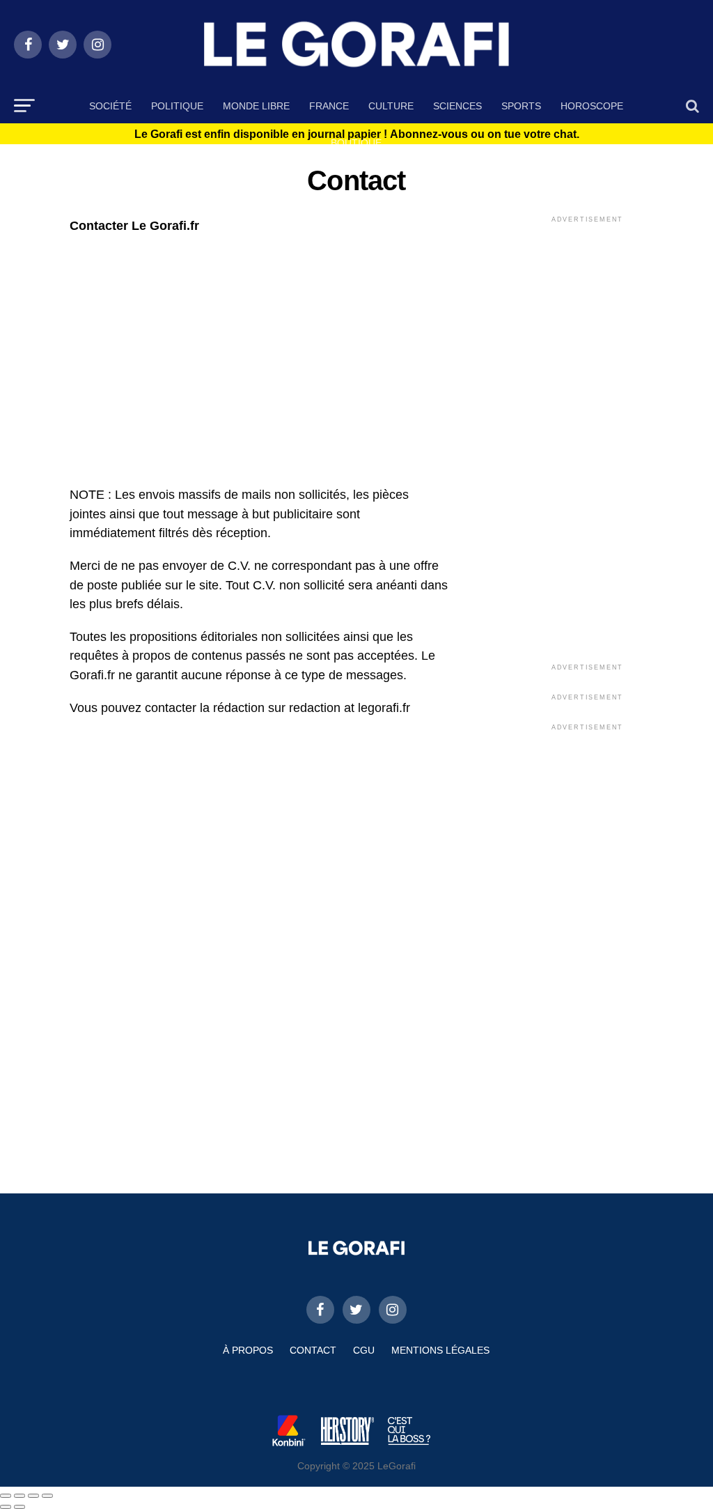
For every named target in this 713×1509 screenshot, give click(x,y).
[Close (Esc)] (5, 1496)
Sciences (457, 105)
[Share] (19, 1496)
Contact (313, 1350)
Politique (177, 105)
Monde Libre (256, 105)
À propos (248, 1350)
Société (110, 105)
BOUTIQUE (356, 142)
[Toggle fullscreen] (33, 1496)
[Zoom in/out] (47, 1496)
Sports (521, 105)
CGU (364, 1350)
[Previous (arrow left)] (5, 1507)
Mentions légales (440, 1350)
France (329, 105)
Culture (391, 105)
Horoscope (592, 105)
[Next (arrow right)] (19, 1507)
